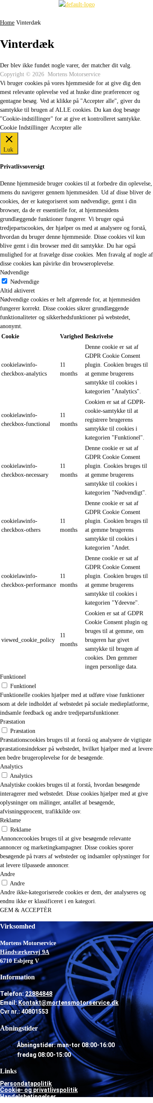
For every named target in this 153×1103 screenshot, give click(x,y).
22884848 (38, 993)
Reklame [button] (10, 820)
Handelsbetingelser (28, 1096)
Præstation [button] (12, 722)
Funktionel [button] (13, 677)
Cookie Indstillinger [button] (24, 127)
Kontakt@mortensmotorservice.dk (68, 1002)
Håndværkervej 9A (24, 952)
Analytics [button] (11, 766)
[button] (76, 13)
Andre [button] (7, 874)
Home (7, 22)
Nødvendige (24, 282)
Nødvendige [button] (14, 272)
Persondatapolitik (26, 1083)
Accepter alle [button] (66, 127)
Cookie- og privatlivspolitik (39, 1089)
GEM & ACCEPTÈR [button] (25, 910)
